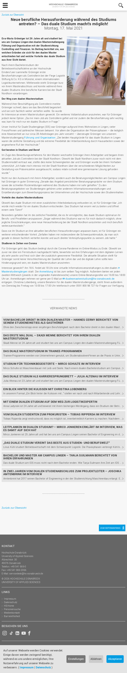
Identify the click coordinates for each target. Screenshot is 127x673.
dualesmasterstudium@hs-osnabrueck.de (89, 278)
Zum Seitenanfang (110, 528)
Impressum (27, 667)
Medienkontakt (12, 612)
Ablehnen (96, 659)
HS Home (9, 605)
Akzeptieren (115, 659)
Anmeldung (46, 271)
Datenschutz (43, 667)
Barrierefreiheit (12, 616)
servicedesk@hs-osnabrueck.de (26, 573)
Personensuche (12, 609)
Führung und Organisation (39, 137)
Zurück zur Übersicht (13, 14)
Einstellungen (76, 659)
